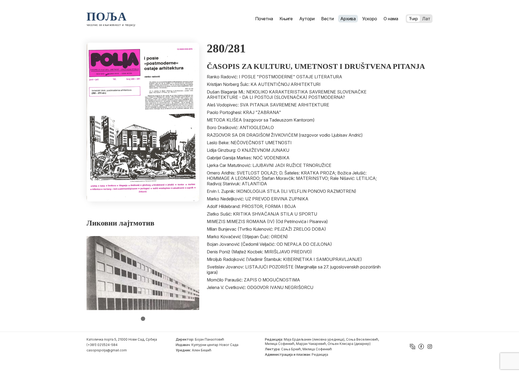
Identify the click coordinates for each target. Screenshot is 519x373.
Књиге (286, 18)
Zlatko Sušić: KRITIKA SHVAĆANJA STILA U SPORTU (262, 214)
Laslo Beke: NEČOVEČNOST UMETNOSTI (249, 142)
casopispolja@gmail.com (106, 350)
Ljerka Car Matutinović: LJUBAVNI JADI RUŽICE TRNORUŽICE (269, 165)
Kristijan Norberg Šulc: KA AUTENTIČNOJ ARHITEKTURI (264, 84)
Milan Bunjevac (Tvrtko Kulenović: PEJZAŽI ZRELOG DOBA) (266, 229)
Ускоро (369, 18)
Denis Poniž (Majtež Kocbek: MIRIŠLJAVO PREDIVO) (259, 251)
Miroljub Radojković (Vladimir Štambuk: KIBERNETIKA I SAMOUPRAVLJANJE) (284, 259)
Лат (426, 18)
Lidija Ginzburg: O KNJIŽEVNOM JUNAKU (248, 150)
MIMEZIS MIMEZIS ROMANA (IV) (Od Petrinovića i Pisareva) (267, 221)
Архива (348, 18)
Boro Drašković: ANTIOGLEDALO (240, 127)
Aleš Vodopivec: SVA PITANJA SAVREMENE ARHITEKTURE (268, 104)
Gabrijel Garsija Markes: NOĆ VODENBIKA (248, 157)
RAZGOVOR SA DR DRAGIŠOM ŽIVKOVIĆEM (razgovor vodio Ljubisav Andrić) (285, 135)
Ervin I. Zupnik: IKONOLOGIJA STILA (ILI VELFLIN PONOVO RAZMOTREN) (281, 191)
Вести (327, 18)
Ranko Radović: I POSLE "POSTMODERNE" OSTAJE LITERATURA (274, 76)
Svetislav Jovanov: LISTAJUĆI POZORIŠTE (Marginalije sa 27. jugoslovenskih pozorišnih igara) (294, 269)
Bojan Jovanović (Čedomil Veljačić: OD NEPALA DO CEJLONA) (269, 244)
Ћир (413, 18)
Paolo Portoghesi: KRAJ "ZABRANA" (244, 112)
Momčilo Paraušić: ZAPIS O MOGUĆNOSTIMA (253, 280)
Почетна (264, 18)
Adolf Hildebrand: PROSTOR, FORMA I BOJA (251, 206)
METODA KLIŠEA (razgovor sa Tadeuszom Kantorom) (261, 120)
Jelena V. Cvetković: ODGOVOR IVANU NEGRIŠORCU (260, 287)
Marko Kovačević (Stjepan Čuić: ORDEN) (247, 236)
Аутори (307, 18)
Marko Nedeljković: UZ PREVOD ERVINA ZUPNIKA (257, 198)
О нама (391, 18)
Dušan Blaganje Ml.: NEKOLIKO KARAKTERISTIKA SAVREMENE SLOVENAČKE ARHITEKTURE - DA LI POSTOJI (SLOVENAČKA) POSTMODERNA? (287, 94)
